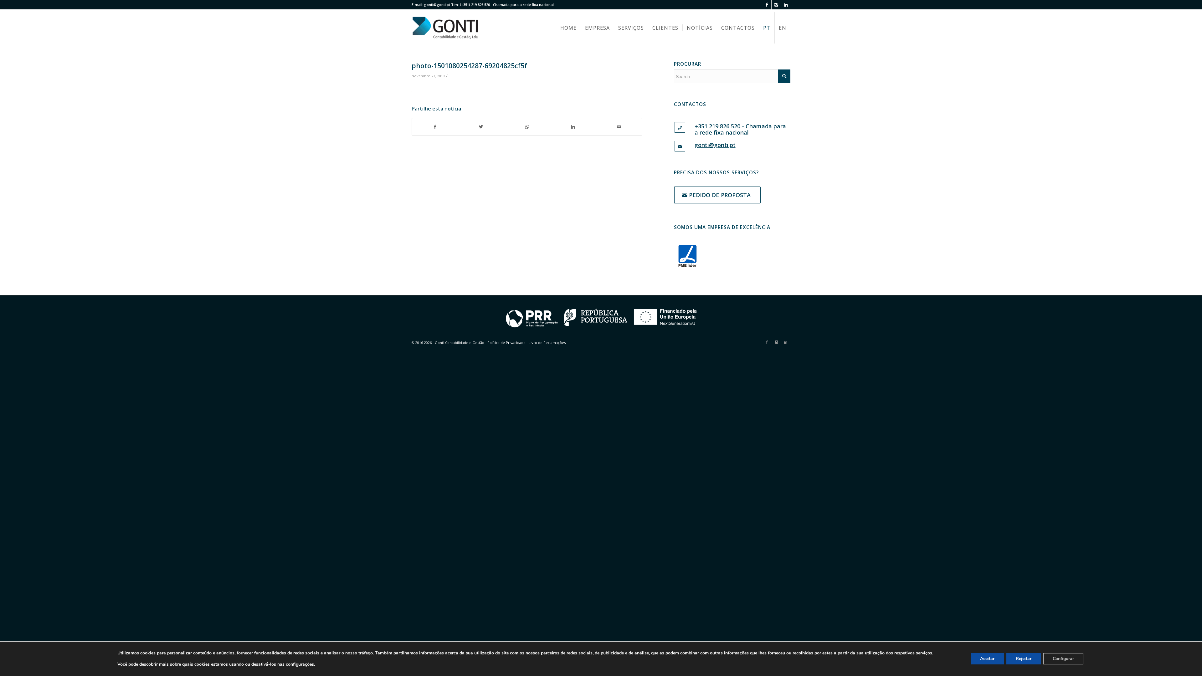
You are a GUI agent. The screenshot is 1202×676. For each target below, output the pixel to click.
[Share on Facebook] (435, 126)
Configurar (1063, 659)
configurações (300, 664)
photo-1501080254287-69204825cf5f (469, 65)
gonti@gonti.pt (437, 4)
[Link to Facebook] (766, 4)
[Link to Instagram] (776, 4)
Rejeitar (1023, 659)
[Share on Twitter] (481, 126)
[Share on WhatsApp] (527, 126)
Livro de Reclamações (547, 342)
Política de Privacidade (506, 342)
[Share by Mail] (619, 126)
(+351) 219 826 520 (475, 4)
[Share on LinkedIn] (573, 126)
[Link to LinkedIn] (785, 4)
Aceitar (987, 659)
